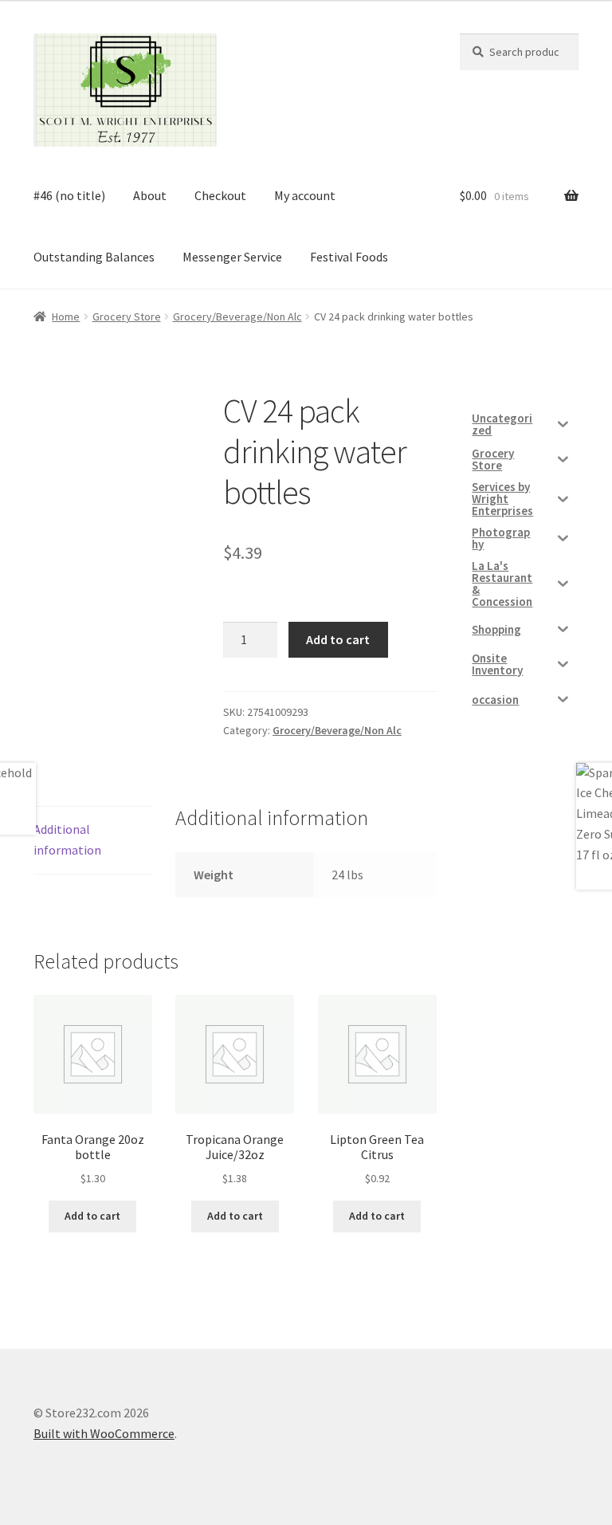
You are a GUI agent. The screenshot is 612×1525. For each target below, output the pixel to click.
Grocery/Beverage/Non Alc (237, 316)
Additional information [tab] (67, 839)
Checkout (220, 195)
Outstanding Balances (94, 257)
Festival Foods (349, 257)
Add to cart (338, 639)
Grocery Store (126, 316)
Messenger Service (232, 257)
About (150, 195)
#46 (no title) (69, 195)
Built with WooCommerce (104, 1433)
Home (66, 316)
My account (304, 195)
